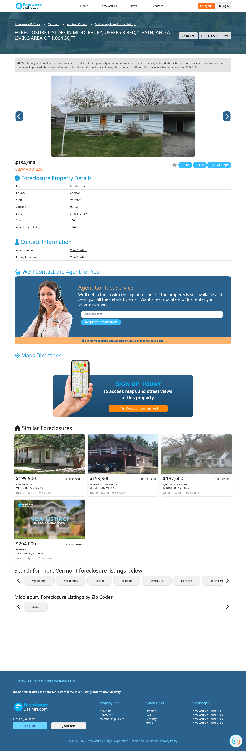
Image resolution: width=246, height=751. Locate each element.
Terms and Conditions (144, 741)
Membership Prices (112, 719)
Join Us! (69, 726)
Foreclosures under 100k (207, 715)
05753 (35, 607)
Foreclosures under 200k (207, 723)
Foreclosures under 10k (207, 711)
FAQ (148, 715)
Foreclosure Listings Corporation (107, 741)
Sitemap (151, 711)
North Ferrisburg (220, 581)
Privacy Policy (168, 741)
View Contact (78, 250)
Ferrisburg (156, 581)
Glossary (151, 719)
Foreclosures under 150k (207, 719)
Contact (158, 6)
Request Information (101, 322)
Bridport (126, 581)
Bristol (100, 581)
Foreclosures (109, 6)
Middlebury (39, 581)
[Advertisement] (123, 639)
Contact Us (107, 715)
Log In (30, 726)
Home (84, 6)
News (133, 6)
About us (105, 711)
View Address (29, 169)
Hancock (186, 581)
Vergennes (71, 581)
